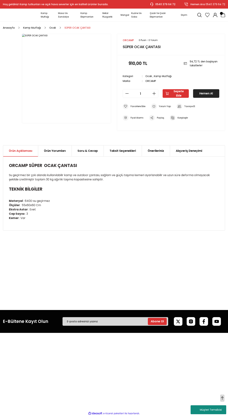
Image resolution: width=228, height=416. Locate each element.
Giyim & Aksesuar (194, 363)
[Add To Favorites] (134, 106)
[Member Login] (215, 15)
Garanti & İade (97, 363)
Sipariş (140, 357)
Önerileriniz (156, 151)
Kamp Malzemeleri (194, 351)
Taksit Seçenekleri (123, 151)
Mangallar (189, 357)
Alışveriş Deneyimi (189, 151)
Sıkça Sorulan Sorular (101, 369)
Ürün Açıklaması (20, 151)
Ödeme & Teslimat (148, 375)
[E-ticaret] (113, 413)
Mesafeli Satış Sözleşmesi (56, 351)
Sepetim (141, 363)
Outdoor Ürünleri (193, 369)
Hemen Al (206, 93)
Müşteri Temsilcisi (211, 410)
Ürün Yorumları (55, 151)
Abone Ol (157, 321)
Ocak (148, 76)
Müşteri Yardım (97, 351)
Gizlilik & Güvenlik (51, 363)
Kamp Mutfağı (163, 76)
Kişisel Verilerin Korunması (56, 369)
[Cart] (223, 15)
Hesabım (141, 351)
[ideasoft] (95, 413)
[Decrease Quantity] (126, 93)
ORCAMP (150, 81)
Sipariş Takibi (144, 369)
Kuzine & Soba (192, 375)
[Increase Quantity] (155, 93)
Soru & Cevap (87, 151)
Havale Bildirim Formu (101, 375)
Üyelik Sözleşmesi (51, 357)
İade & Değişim (50, 375)
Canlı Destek (96, 357)
